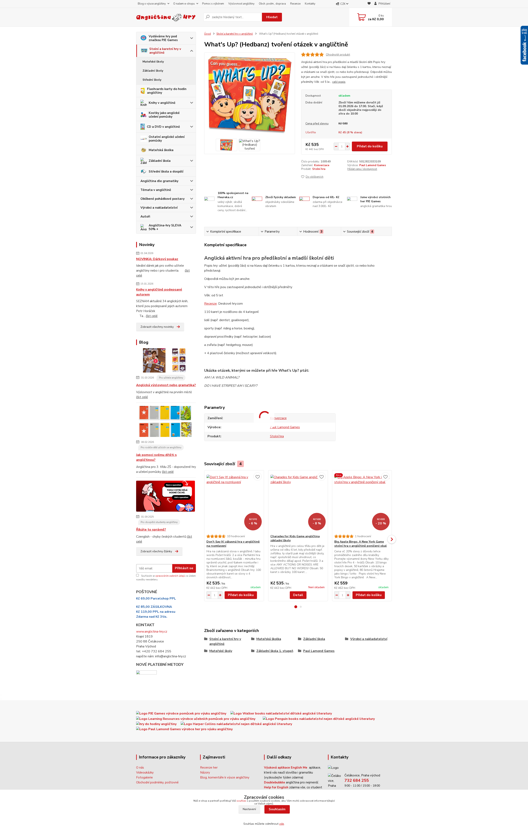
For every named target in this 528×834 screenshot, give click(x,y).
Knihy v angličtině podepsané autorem (159, 292)
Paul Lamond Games (372, 165)
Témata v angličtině (155, 190)
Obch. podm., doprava (272, 4)
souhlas (241, 801)
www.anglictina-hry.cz (151, 631)
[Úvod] (168, 17)
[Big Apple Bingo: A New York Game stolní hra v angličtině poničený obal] (362, 502)
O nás (140, 767)
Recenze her (209, 767)
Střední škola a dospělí (166, 171)
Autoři (145, 216)
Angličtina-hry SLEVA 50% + (165, 227)
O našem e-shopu (184, 4)
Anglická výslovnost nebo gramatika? (166, 385)
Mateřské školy (153, 62)
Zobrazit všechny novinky (157, 327)
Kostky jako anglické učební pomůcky (164, 115)
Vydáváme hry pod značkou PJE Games (163, 38)
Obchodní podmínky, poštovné (157, 782)
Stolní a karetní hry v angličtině (165, 51)
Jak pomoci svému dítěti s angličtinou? (156, 457)
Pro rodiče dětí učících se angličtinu (161, 447)
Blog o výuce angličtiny (152, 4)
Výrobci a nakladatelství (159, 208)
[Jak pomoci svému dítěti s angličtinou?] (165, 422)
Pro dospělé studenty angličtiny (159, 522)
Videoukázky (145, 772)
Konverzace (321, 165)
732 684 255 (356, 780)
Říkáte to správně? (151, 529)
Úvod (207, 34)
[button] (295, 606)
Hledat (272, 17)
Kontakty (310, 4)
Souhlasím (277, 809)
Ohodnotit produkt (338, 55)
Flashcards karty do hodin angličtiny (166, 91)
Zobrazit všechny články (156, 551)
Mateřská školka (161, 150)
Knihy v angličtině (162, 103)
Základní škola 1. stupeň (274, 651)
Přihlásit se (184, 568)
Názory (205, 772)
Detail (298, 595)
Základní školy (153, 71)
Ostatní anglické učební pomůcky (167, 139)
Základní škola (160, 161)
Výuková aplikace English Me (285, 767)
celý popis (338, 82)
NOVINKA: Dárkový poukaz (157, 259)
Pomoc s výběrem (213, 4)
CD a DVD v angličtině (163, 127)
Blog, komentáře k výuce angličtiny (224, 777)
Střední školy (152, 80)
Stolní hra (318, 169)
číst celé (152, 316)
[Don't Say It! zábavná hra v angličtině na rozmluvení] (234, 502)
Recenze (295, 4)
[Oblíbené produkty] (369, 4)
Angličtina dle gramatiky (159, 181)
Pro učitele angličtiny (171, 377)
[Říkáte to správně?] (165, 497)
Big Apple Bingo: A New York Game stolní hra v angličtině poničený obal (360, 544)
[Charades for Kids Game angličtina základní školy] (298, 502)
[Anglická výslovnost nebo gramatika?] (165, 361)
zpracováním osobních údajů (170, 575)
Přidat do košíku (370, 146)
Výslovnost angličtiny (241, 4)
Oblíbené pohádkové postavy (162, 199)
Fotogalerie (144, 777)
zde (281, 824)
